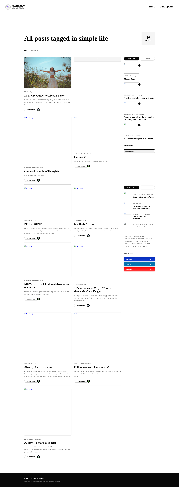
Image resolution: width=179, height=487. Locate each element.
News (26, 92)
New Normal (78, 153)
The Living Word (37, 478)
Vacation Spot (130, 246)
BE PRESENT (33, 224)
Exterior (140, 239)
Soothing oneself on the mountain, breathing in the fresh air (139, 118)
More (127, 244)
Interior (139, 241)
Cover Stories (29, 167)
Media (26, 478)
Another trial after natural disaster (139, 98)
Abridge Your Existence (38, 367)
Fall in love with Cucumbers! (91, 367)
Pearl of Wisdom (139, 224)
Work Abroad (143, 246)
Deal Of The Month (131, 188)
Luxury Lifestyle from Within (143, 197)
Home (26, 50)
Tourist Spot (129, 114)
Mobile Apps (129, 79)
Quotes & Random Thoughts (41, 171)
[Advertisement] (139, 169)
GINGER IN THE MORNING (139, 217)
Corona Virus (82, 157)
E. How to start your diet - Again (138, 138)
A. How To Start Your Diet (40, 442)
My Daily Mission (84, 224)
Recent (147, 58)
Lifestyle (148, 241)
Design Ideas (130, 239)
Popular (131, 58)
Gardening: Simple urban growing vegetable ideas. (142, 207)
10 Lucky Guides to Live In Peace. (44, 95)
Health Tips (78, 363)
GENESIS (149, 239)
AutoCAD (128, 236)
